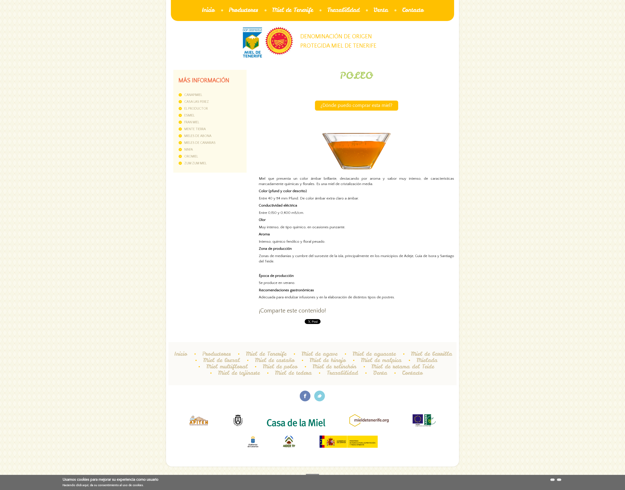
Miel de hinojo (328, 360)
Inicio (208, 10)
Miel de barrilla (431, 353)
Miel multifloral (227, 366)
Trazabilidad (343, 10)
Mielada (427, 360)
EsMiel (189, 115)
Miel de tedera (293, 372)
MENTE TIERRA (195, 129)
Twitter (319, 396)
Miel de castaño (274, 360)
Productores (243, 10)
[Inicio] (252, 42)
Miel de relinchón (334, 366)
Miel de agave (319, 353)
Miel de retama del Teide (402, 366)
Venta (381, 10)
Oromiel (191, 156)
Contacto (413, 10)
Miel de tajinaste (239, 372)
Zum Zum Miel (195, 163)
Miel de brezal (221, 360)
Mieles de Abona (197, 136)
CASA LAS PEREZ (196, 102)
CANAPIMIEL (193, 95)
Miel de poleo (280, 366)
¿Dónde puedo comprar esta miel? (356, 105)
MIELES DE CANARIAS (200, 143)
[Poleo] (356, 137)
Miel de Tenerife (292, 10)
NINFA (188, 150)
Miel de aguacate (374, 353)
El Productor (196, 109)
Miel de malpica (381, 360)
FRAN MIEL (191, 122)
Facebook (305, 396)
